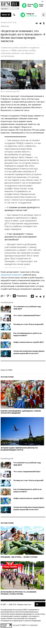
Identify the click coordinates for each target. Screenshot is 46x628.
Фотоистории (7, 377)
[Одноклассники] (43, 23)
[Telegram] (40, 23)
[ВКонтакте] (36, 23)
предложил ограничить (12, 274)
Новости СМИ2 (6, 370)
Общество (5, 26)
